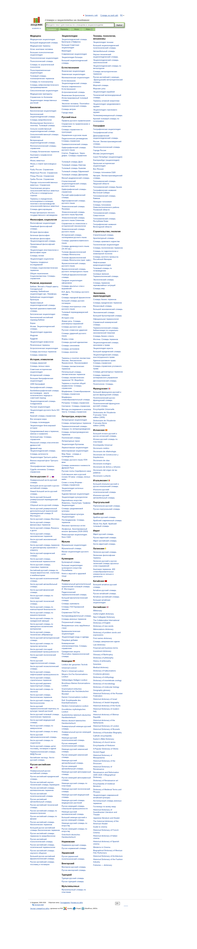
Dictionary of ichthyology (103, 677)
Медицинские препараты (41, 94)
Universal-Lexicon (69, 668)
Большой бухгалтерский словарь (107, 316)
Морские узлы (99, 88)
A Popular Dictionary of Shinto (105, 749)
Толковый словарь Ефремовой (75, 171)
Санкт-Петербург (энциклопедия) (107, 157)
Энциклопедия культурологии (75, 497)
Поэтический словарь (71, 438)
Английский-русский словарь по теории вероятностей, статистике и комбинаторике (44, 572)
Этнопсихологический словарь (106, 147)
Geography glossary (101, 690)
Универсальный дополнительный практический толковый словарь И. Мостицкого (76, 586)
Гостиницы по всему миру (104, 806)
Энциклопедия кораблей (104, 92)
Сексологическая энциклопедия (44, 90)
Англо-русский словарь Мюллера (44, 519)
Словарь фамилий (38, 363)
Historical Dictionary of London (106, 726)
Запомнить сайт (91, 15)
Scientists (97, 664)
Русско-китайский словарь (104, 593)
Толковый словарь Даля (72, 162)
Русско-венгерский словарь (74, 870)
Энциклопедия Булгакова (73, 444)
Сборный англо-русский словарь (44, 505)
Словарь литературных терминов (76, 423)
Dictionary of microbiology (104, 684)
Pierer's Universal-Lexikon (73, 671)
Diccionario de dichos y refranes (106, 467)
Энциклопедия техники (103, 42)
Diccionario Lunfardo (102, 476)
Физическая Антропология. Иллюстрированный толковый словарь (75, 97)
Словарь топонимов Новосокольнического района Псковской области (106, 207)
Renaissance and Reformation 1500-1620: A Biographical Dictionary (106, 774)
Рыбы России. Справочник (41, 169)
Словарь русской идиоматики (75, 342)
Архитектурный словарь (103, 238)
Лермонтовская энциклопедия (75, 447)
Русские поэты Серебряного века (76, 471)
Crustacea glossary (101, 674)
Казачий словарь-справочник (43, 416)
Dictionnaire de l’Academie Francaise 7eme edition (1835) (104, 414)
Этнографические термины (42, 466)
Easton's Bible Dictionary (103, 739)
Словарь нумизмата (70, 603)
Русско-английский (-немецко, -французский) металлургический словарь (108, 79)
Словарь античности (39, 454)
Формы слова (68, 339)
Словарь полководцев (39, 422)
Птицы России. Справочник (42, 176)
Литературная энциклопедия (74, 420)
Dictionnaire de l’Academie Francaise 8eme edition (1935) (104, 422)
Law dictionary (99, 645)
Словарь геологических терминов (108, 248)
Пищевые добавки (70, 640)
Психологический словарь (41, 61)
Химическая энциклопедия (73, 74)
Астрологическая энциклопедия (44, 348)
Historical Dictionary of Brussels (106, 729)
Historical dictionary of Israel (105, 699)
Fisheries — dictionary (102, 865)
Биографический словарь (41, 387)
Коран (33, 323)
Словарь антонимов (70, 349)
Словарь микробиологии (41, 120)
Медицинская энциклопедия (42, 39)
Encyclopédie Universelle (103, 409)
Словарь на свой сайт (109, 15)
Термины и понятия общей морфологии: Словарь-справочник (74, 385)
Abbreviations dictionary (103, 629)
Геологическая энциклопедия (106, 244)
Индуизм (34, 335)
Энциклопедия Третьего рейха (43, 457)
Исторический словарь (40, 375)
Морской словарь (100, 85)
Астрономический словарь (73, 92)
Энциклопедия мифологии (42, 342)
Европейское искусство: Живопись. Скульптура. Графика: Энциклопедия (76, 502)
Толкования (51, 29)
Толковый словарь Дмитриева (75, 175)
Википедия (66, 51)
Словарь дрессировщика (41, 209)
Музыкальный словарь (71, 548)
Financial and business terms (105, 648)
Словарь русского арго (72, 327)
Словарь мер (99, 288)
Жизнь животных (37, 160)
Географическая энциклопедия (107, 129)
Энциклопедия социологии (42, 259)
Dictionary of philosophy (103, 658)
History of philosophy (102, 661)
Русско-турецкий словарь (73, 881)
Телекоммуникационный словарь (107, 115)
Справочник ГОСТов (70, 612)
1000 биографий (37, 384)
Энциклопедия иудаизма (41, 332)
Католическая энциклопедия (42, 314)
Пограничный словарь (71, 622)
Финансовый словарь (102, 306)
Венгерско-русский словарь (74, 867)
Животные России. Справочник (43, 173)
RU (121, 15)
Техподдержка (65, 902)
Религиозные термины (40, 345)
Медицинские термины (40, 46)
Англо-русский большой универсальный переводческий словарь (44, 499)
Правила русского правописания (76, 121)
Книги (76, 29)
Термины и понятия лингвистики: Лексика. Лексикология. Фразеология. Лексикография (76, 360)
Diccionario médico (101, 448)
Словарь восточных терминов (43, 352)
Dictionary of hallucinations (104, 671)
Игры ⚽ (89, 29)
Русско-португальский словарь (106, 509)
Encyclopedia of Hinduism (104, 745)
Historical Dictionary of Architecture (108, 856)
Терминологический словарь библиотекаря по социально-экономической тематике (106, 330)
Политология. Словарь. (103, 384)
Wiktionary (97, 610)
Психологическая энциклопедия (44, 58)
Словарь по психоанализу (41, 82)
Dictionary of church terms (104, 742)
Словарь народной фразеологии (76, 297)
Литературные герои (71, 441)
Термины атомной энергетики (106, 101)
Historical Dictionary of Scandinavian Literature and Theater (105, 812)
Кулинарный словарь (71, 562)
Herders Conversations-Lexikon (75, 706)
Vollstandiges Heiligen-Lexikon (74, 680)
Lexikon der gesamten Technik (75, 664)
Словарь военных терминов (74, 619)
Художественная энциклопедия (75, 494)
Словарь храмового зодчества (106, 241)
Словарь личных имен (40, 366)
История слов (68, 318)
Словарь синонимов (70, 345)
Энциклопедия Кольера (72, 57)
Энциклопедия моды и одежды (75, 637)
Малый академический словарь (75, 178)
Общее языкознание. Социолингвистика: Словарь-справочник (43, 275)
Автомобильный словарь (104, 51)
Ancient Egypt (99, 752)
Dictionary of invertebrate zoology (107, 680)
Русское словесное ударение (74, 330)
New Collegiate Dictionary (104, 617)
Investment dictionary (102, 651)
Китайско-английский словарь (106, 597)
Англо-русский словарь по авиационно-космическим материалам (41, 626)
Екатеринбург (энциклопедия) (106, 160)
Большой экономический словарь (107, 309)
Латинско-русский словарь (104, 552)
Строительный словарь (103, 235)
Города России (99, 150)
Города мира (67, 112)
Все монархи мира (38, 419)
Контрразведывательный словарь (76, 616)
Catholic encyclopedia (102, 736)
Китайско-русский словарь (104, 590)
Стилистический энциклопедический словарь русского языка (74, 183)
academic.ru (36, 28)
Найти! (119, 25)
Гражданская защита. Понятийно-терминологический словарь (75, 653)
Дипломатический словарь (104, 381)
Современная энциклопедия (74, 54)
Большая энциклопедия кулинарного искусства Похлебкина (72, 567)
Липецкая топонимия (102, 202)
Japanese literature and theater (106, 818)
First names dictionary (102, 638)
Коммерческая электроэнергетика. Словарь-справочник (74, 645)
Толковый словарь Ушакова (74, 168)
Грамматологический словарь (75, 144)
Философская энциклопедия (42, 223)
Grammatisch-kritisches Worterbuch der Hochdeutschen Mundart (75, 691)
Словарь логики (37, 256)
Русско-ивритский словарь (104, 537)
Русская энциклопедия (40, 407)
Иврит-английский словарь (105, 541)
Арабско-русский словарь (104, 517)
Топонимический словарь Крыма (107, 187)
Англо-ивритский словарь (104, 544)
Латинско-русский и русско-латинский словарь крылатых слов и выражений (106, 563)
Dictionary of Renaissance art (105, 780)
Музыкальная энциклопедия (74, 545)
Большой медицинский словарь (44, 43)
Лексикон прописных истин (73, 525)
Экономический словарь (103, 312)
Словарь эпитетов (69, 352)
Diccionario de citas (101, 460)
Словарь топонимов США (104, 172)
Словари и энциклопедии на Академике (67, 20)
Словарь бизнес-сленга (103, 336)
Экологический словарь (103, 280)
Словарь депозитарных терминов (108, 372)
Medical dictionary (100, 667)
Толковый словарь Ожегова (74, 165)
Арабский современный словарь (107, 520)
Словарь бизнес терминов (104, 299)
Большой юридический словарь (107, 351)
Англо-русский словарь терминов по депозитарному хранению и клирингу (44, 547)
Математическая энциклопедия (75, 77)
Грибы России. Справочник (42, 179)
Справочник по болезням (41, 97)
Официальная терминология (106, 319)
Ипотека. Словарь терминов (105, 339)
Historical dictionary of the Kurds (106, 706)
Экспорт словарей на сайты (39, 908)
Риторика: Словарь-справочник (75, 403)
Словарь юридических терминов (107, 303)
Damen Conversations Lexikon (75, 697)
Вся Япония (98, 169)
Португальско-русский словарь (106, 506)
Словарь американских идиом (106, 641)
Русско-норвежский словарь (74, 848)
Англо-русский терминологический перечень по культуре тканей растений (44, 708)
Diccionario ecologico (102, 464)
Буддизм (34, 339)
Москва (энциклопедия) (103, 153)
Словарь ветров (69, 109)
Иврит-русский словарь (103, 534)
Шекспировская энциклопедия (75, 451)
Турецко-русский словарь (73, 878)
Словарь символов (38, 355)
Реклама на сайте (77, 902)
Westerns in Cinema (101, 847)
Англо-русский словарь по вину (44, 731)
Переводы (64, 29)
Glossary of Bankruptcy (103, 654)
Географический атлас (103, 132)
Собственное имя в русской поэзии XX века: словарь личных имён (76, 476)
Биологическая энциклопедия (43, 111)
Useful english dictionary (103, 614)
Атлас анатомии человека (41, 49)
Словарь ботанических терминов (44, 151)
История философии (39, 232)
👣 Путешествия (38, 904)
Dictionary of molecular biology (106, 687)
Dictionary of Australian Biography (107, 732)
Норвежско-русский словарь (74, 845)
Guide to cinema (100, 827)
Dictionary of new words (103, 626)
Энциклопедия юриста (103, 348)
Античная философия (40, 235)
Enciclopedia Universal (102, 445)
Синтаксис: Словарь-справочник (76, 406)
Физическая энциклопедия (73, 71)
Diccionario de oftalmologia (104, 451)
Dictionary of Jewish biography (106, 702)
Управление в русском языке (74, 135)
